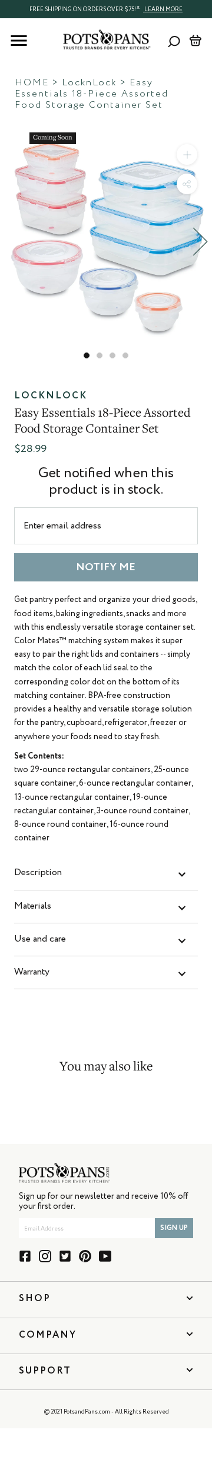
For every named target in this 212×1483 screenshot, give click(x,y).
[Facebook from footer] (25, 1256)
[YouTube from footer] (105, 1256)
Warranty (31, 972)
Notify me (105, 567)
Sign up (174, 1228)
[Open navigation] (19, 40)
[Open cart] (195, 40)
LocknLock (89, 83)
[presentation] (106, 9)
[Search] (174, 40)
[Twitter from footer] (65, 1256)
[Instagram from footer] (45, 1256)
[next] (200, 241)
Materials (32, 906)
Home (32, 83)
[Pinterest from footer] (85, 1256)
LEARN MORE (163, 9)
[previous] (12, 241)
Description (38, 872)
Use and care (40, 939)
